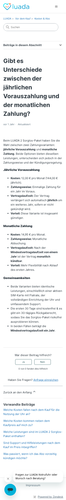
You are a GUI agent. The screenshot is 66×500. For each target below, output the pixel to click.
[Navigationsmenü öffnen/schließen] (56, 7)
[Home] (16, 6)
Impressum (33, 485)
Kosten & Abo (42, 18)
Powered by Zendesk (50, 496)
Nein (42, 361)
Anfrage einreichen (45, 380)
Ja (23, 361)
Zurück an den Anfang (17, 392)
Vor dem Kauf (23, 18)
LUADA (7, 18)
